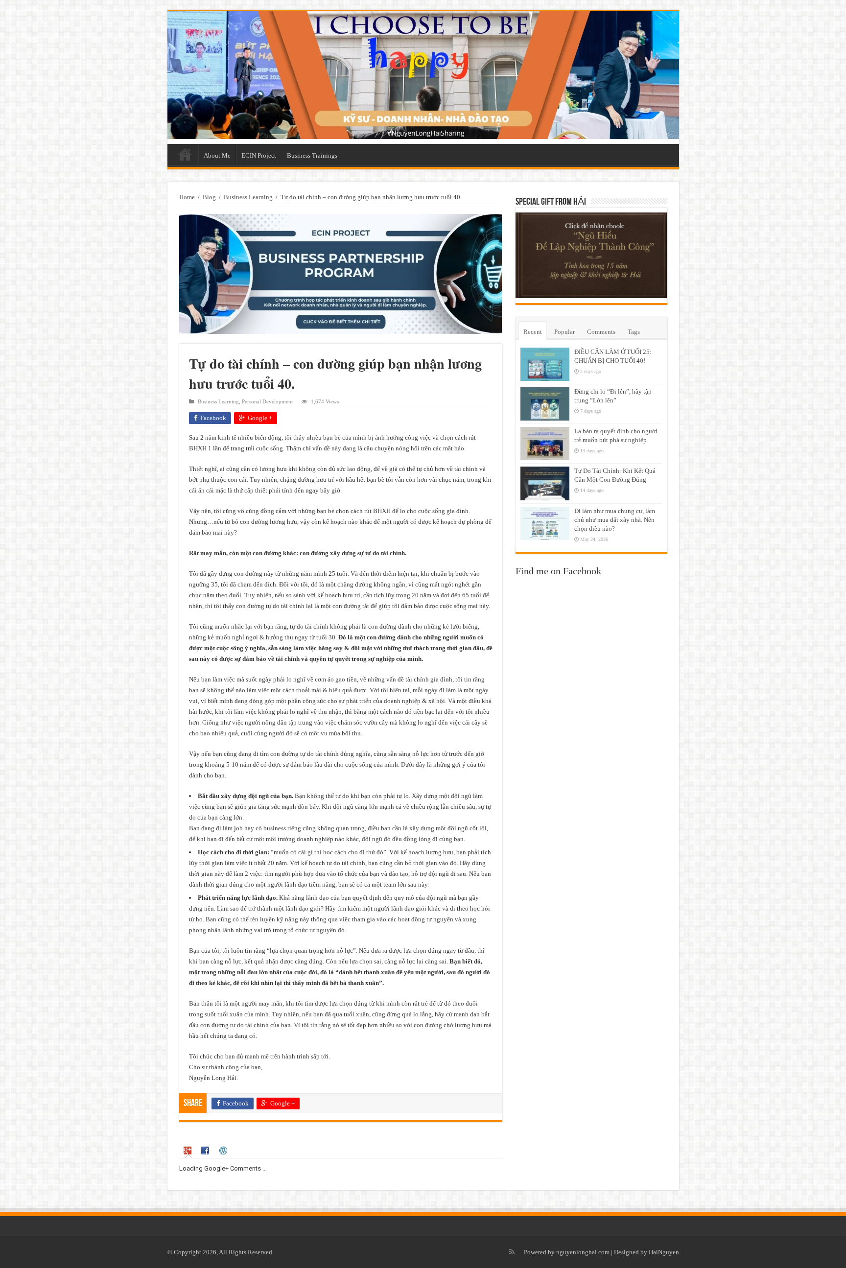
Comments (601, 331)
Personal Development (267, 401)
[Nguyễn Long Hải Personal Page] (423, 75)
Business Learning (248, 197)
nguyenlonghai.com (583, 1252)
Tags (634, 331)
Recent (532, 331)
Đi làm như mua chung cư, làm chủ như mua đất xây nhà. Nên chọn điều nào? (614, 519)
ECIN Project (258, 155)
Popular (564, 331)
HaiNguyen (664, 1252)
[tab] (188, 1150)
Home (185, 154)
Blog (209, 197)
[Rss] (512, 1252)
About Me (217, 155)
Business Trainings (312, 155)
